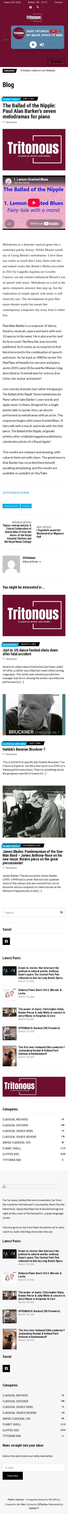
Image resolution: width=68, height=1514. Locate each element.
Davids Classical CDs (17, 1142)
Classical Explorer (14, 744)
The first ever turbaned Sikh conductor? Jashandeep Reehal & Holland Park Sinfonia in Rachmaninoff (41, 1050)
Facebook (30, 7)
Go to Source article (16, 492)
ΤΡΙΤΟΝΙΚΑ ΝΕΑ (12, 1160)
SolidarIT (34, 1508)
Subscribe (12, 1475)
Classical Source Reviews (19, 1137)
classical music (11, 506)
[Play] (33, 44)
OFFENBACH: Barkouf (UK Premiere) (37, 70)
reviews (26, 506)
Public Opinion (16, 1499)
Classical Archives (15, 1119)
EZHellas (43, 1504)
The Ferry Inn (30, 341)
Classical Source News (18, 1131)
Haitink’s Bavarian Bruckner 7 (24, 749)
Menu (58, 61)
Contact (58, 2)
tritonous (11, 122)
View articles (31, 561)
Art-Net (21, 1504)
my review (26, 277)
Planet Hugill (11, 99)
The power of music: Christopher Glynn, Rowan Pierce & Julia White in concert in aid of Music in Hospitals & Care (41, 1012)
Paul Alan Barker (14, 326)
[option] (42, 71)
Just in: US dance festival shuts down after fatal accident (30, 652)
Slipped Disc (10, 645)
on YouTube (39, 473)
